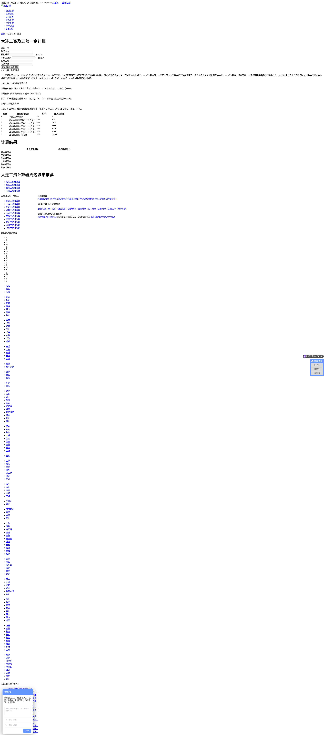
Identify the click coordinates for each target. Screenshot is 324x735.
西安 (8, 617)
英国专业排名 (111, 199)
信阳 (8, 602)
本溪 (8, 306)
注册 (68, 3)
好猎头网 (10, 11)
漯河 (8, 467)
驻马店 (9, 661)
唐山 (8, 562)
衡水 (8, 403)
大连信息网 (58, 199)
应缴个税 (5, 64)
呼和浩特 (10, 412)
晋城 (8, 445)
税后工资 (5, 61)
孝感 (8, 605)
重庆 (8, 320)
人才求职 (10, 17)
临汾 (8, 476)
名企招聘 (10, 23)
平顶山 (9, 501)
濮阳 (8, 504)
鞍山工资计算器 (13, 185)
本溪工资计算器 (13, 191)
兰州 (8, 461)
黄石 (8, 397)
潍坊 (8, 585)
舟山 (8, 679)
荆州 (8, 432)
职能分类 (102, 209)
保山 (8, 315)
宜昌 (8, 625)
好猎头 (55, 3)
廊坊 (8, 470)
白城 (8, 303)
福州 (8, 372)
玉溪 (8, 650)
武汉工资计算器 (13, 225)
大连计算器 (68, 199)
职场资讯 (10, 29)
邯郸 (8, 400)
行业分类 (92, 209)
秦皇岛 (9, 565)
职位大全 (112, 209)
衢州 (8, 518)
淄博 (8, 673)
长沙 (8, 323)
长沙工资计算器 (13, 228)
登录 (64, 3)
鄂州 (8, 364)
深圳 (8, 526)
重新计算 (14, 67)
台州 (8, 574)
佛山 (8, 375)
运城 (8, 641)
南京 (8, 490)
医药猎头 (10, 14)
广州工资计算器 (13, 207)
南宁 (8, 484)
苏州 (8, 542)
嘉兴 (8, 448)
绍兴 (8, 554)
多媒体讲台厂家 (45, 199)
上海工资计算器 (13, 204)
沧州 (8, 329)
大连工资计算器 (14, 34)
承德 (8, 326)
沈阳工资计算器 (13, 182)
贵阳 (8, 386)
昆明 (8, 456)
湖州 (8, 421)
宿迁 (8, 545)
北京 (8, 297)
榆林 (8, 647)
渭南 (8, 588)
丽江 (8, 479)
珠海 (8, 655)
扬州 (8, 632)
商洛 (8, 551)
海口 (8, 394)
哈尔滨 (9, 406)
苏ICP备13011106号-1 (47, 217)
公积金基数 (6, 58)
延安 (8, 644)
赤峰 (8, 335)
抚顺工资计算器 (13, 188)
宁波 (8, 496)
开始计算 (5, 67)
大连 (8, 349)
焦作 (8, 429)
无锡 (8, 582)
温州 (8, 594)
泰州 (8, 568)
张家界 (9, 664)
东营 (8, 353)
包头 (8, 309)
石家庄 (9, 539)
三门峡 (9, 529)
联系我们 (62, 209)
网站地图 (72, 209)
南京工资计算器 (13, 219)
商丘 (8, 532)
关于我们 (52, 209)
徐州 (8, 611)
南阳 (8, 487)
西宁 (8, 614)
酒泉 (8, 426)
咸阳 (8, 620)
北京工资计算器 (13, 201)
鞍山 (8, 289)
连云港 (9, 473)
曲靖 (8, 515)
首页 (3, 34)
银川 (8, 635)
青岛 (8, 512)
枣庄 (8, 676)
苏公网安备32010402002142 (103, 217)
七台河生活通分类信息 (84, 199)
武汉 (8, 579)
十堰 (8, 535)
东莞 (8, 346)
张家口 (9, 667)
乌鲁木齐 (10, 591)
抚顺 (8, 378)
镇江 (8, 670)
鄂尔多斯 (10, 367)
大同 (8, 359)
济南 (8, 438)
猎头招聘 (10, 20)
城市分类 (82, 209)
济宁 (8, 441)
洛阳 (8, 464)
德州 (8, 356)
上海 (8, 523)
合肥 (8, 391)
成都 (8, 341)
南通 (8, 493)
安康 (8, 292)
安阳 (8, 286)
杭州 (8, 418)
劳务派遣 (10, 26)
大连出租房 (100, 199)
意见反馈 (122, 209)
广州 (8, 383)
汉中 (8, 415)
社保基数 (5, 54)
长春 (8, 332)
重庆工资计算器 (13, 216)
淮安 (8, 409)
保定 (8, 300)
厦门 (8, 599)
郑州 (8, 658)
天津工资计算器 (13, 213)
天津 (8, 559)
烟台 (8, 638)
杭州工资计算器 (13, 222)
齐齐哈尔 (10, 509)
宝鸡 (8, 312)
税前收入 (5, 51)
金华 (8, 451)
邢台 (8, 608)
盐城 (8, 628)
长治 (8, 338)
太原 (8, 571)
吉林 (8, 435)
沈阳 (8, 548)
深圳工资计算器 (13, 210)
